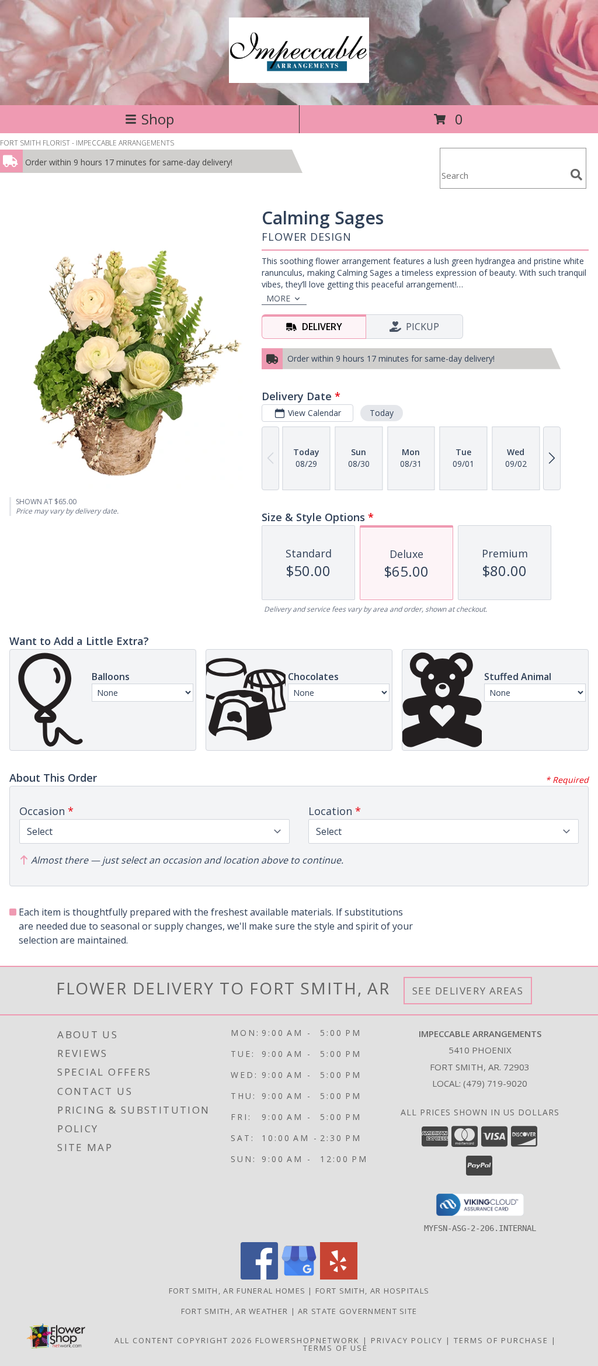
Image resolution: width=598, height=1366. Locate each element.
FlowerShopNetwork (307, 1340)
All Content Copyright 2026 (183, 1340)
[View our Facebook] (259, 1276)
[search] (576, 174)
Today (382, 412)
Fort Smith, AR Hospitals (372, 1290)
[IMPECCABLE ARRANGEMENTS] (299, 76)
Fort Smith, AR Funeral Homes (237, 1290)
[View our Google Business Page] (299, 1276)
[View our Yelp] (338, 1276)
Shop (157, 119)
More (278, 298)
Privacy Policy (407, 1340)
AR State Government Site (357, 1311)
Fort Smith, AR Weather (234, 1311)
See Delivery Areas (468, 990)
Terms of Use (335, 1348)
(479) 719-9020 (495, 1083)
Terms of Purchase (501, 1340)
